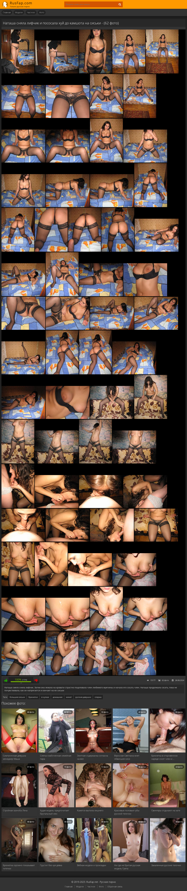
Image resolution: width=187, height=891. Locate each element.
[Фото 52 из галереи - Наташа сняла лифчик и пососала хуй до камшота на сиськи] (51, 585)
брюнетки (33, 697)
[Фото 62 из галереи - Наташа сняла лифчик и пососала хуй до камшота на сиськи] (134, 674)
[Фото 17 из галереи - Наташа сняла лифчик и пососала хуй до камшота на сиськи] (150, 206)
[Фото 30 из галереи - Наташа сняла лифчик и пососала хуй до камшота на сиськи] (156, 329)
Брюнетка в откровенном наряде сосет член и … (164, 757)
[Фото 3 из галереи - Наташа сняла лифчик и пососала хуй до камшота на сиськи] (95, 72)
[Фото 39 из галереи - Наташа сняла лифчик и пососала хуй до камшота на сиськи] (17, 462)
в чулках (45, 697)
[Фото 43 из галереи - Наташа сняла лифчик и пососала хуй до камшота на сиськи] (17, 507)
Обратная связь (114, 886)
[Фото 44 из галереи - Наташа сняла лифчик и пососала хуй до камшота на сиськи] (57, 507)
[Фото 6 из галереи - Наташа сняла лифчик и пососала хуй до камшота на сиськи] (23, 117)
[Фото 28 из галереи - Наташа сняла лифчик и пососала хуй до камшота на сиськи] (68, 329)
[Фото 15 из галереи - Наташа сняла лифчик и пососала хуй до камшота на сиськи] (68, 206)
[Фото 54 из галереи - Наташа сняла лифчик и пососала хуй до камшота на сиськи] (134, 585)
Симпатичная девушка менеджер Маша (14, 757)
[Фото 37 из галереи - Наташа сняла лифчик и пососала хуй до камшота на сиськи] (112, 418)
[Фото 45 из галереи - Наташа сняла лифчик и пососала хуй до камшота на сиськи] (101, 507)
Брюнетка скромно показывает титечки (19, 867)
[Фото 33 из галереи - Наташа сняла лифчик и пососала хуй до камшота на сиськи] (95, 373)
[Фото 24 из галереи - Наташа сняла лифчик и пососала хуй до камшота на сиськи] (62, 295)
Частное (31, 12)
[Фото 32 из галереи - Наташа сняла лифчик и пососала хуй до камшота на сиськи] (62, 373)
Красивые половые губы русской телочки (126, 812)
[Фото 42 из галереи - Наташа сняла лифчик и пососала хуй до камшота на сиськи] (134, 462)
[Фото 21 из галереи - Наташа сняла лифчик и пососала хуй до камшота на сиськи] (117, 251)
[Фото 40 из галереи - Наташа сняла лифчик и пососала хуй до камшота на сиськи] (57, 462)
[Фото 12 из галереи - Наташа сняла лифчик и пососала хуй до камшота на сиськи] (106, 161)
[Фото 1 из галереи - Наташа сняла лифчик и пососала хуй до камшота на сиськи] (17, 72)
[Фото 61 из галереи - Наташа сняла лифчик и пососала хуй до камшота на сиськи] (95, 674)
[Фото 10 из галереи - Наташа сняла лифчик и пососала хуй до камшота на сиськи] (23, 161)
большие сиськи (17, 697)
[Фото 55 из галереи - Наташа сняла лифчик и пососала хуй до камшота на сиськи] (23, 630)
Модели (19, 12)
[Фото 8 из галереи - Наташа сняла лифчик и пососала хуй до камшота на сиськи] (106, 117)
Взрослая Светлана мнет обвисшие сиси (126, 757)
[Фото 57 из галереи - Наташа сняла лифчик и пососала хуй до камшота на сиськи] (106, 630)
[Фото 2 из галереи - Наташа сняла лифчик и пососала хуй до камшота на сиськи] (57, 72)
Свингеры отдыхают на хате (165, 810)
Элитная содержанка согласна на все (92, 757)
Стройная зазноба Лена (15, 810)
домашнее (57, 697)
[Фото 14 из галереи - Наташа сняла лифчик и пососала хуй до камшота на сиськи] (23, 206)
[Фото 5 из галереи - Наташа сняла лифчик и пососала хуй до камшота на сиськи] (162, 72)
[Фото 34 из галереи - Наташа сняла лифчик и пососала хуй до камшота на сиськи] (134, 373)
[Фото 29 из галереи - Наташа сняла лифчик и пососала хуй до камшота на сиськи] (112, 329)
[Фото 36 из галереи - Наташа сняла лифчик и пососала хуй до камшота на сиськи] (68, 418)
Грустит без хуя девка (51, 865)
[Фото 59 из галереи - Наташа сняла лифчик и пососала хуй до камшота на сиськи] (23, 674)
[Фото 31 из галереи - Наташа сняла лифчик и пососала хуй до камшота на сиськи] (23, 373)
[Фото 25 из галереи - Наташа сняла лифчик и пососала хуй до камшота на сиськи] (101, 295)
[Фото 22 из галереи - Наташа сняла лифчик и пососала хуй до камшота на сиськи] (157, 251)
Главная (7, 12)
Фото (41, 12)
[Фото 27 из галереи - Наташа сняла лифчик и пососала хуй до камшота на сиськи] (23, 329)
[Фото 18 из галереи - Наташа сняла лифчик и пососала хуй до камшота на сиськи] (17, 251)
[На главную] (19, 4)
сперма (98, 697)
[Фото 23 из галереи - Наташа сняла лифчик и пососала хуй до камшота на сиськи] (23, 295)
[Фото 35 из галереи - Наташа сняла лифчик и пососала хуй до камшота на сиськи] (23, 418)
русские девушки (83, 697)
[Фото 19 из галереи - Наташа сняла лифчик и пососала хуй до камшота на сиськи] (51, 251)
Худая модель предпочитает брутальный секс (54, 812)
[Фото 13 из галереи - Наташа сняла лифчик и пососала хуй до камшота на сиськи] (145, 161)
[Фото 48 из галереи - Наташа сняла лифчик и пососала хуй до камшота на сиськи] (68, 541)
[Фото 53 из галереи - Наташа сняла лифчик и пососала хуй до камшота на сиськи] (90, 585)
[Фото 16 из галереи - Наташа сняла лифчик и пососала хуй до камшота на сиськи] (112, 206)
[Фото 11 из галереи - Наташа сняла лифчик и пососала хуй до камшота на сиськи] (68, 161)
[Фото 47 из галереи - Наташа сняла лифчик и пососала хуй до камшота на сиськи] (23, 541)
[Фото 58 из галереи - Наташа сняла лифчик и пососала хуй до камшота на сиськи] (145, 630)
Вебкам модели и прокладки (91, 865)
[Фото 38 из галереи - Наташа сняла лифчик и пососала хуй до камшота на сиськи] (150, 418)
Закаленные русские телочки (166, 865)
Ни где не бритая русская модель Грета (127, 867)
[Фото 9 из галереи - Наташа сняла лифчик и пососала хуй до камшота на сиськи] (139, 117)
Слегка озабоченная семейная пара (55, 757)
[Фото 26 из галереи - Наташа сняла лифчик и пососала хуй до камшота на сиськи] (145, 295)
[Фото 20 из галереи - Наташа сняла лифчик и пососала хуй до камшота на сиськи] (84, 251)
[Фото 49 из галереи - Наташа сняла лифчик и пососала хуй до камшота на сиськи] (112, 541)
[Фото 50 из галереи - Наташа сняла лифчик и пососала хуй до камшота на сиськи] (156, 541)
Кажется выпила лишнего (90, 810)
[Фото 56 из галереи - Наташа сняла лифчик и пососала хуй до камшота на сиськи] (68, 630)
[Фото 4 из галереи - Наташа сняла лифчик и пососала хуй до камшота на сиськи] (128, 72)
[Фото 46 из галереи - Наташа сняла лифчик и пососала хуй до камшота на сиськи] (145, 507)
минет (69, 697)
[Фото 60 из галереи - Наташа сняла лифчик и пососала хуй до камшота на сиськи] (62, 674)
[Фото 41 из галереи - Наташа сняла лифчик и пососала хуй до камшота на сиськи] (95, 462)
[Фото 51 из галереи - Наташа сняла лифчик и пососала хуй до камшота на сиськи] (17, 585)
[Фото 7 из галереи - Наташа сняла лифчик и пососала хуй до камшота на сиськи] (68, 117)
